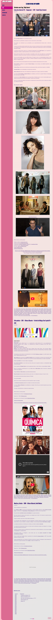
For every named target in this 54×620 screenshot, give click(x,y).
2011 (16, 611)
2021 (16, 600)
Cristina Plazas (46, 308)
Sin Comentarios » (34, 315)
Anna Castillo (41, 308)
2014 (16, 608)
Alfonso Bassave (28, 308)
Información (4, 12)
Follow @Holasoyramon (18, 247)
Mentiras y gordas (48, 580)
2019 (16, 602)
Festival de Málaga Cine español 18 (22, 496)
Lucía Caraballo (40, 312)
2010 (16, 612)
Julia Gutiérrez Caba (33, 312)
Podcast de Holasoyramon (18, 248)
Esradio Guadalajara (23, 244)
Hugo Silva (16, 580)
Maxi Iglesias (42, 580)
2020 (16, 601)
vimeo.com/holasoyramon (22, 246)
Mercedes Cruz (46, 312)
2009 (16, 613)
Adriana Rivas (18, 308)
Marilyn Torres (32, 580)
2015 (16, 607)
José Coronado (35, 496)
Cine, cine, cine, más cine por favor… (27, 598)
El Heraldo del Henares (24, 243)
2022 (16, 599)
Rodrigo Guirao (30, 497)
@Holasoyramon (24, 548)
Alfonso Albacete (31, 510)
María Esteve (41, 496)
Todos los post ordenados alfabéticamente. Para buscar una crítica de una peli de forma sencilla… (32, 250)
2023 (16, 598)
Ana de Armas (29, 578)
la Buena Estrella (40, 536)
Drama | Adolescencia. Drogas (29, 579)
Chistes (3, 10)
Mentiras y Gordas (39, 354)
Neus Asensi (26, 497)
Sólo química (46, 497)
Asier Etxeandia (48, 578)
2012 (16, 610)
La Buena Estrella (21, 580)
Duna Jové (37, 579)
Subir (49, 618)
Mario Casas (37, 580)
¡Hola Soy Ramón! (7, 1)
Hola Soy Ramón (23, 599)
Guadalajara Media (34, 244)
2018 (16, 603)
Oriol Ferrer (25, 313)
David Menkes (25, 510)
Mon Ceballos (20, 313)
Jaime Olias (31, 496)
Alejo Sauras (23, 308)
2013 (16, 609)
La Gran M (33, 618)
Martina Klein (46, 496)
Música (22, 601)
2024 (16, 597)
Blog (3, 8)
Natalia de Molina (20, 497)
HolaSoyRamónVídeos (24, 245)
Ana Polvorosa (34, 578)
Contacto (4, 15)
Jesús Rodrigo (21, 312)
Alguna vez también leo (25, 596)
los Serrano (17, 530)
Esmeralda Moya (48, 579)
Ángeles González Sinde (41, 578)
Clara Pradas (16, 579)
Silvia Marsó (42, 497)
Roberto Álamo (30, 313)
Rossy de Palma (36, 497)
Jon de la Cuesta (27, 312)
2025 (16, 596)
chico (50, 529)
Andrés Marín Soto (35, 308)
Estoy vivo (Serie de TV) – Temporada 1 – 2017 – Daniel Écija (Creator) (30, 10)
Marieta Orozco (27, 580)
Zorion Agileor (27, 314)
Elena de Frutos (42, 579)
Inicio (3, 5)
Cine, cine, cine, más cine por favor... (25, 315)
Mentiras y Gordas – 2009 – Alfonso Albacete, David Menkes (28, 503)
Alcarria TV (28, 244)
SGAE (29, 540)
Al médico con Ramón (24, 595)
